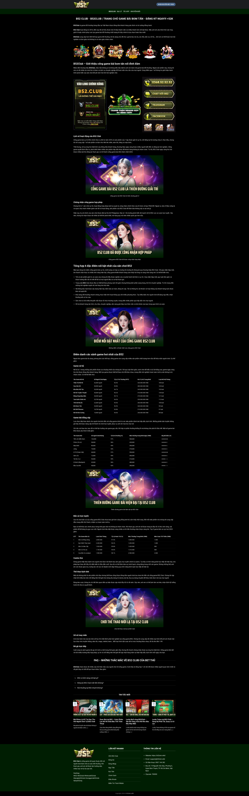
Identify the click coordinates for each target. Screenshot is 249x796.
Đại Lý (119, 11)
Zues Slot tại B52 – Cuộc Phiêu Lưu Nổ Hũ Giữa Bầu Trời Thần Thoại (111, 722)
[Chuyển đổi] (75, 678)
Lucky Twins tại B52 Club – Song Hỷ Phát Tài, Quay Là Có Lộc (163, 722)
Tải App (126, 11)
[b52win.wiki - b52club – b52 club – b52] (83, 4)
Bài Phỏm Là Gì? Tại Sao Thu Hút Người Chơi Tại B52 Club (84, 721)
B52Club (112, 11)
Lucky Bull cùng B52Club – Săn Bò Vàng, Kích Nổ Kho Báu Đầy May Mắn (137, 722)
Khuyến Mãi (135, 11)
